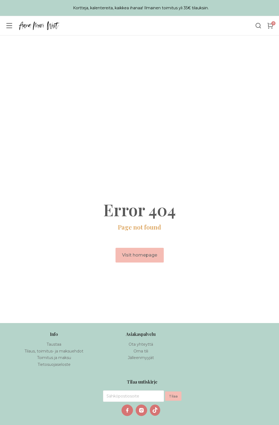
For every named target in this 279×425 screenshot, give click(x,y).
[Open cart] (270, 25)
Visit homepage (139, 255)
